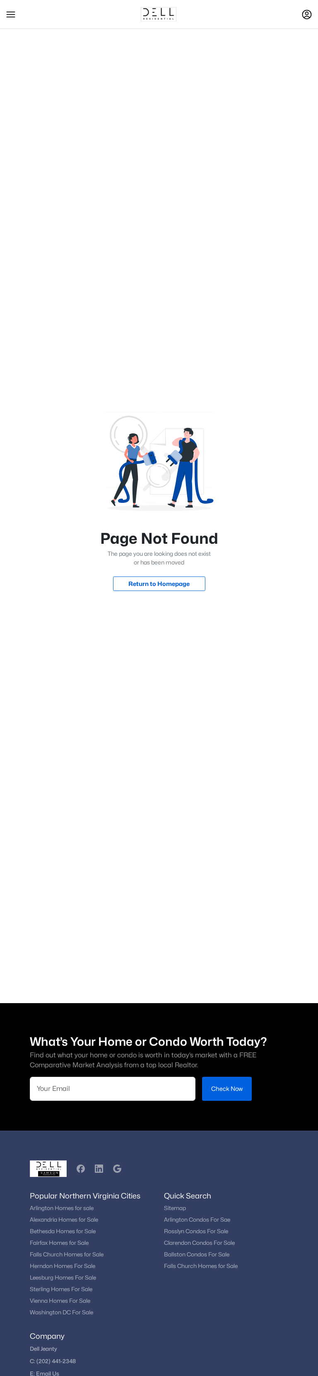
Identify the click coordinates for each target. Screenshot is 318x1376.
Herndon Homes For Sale (62, 1266)
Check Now (227, 1088)
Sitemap (175, 1208)
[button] (10, 14)
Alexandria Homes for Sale (64, 1219)
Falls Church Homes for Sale (67, 1254)
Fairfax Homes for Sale (59, 1242)
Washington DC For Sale (61, 1312)
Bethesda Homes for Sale (63, 1231)
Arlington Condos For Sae (197, 1219)
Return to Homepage (159, 583)
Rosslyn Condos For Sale (196, 1231)
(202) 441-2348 (56, 1361)
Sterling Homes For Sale (61, 1289)
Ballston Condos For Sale (196, 1254)
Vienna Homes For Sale (60, 1300)
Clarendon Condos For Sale (199, 1242)
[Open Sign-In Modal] (307, 14)
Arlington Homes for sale (62, 1208)
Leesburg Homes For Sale (63, 1277)
